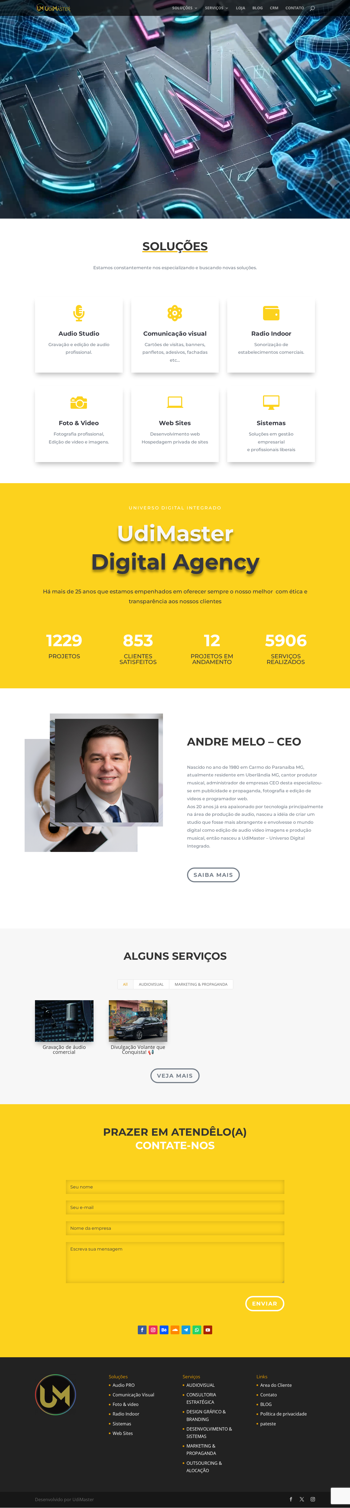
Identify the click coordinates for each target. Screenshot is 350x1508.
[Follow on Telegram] (186, 1330)
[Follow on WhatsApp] (196, 1330)
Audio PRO (124, 1385)
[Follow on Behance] (164, 1330)
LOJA (240, 8)
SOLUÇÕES (182, 8)
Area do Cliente (276, 1385)
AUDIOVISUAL (151, 984)
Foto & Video (79, 423)
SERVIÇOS (214, 8)
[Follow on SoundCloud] (175, 1330)
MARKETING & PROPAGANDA (201, 984)
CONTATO (294, 8)
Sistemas (271, 423)
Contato (268, 1395)
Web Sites (175, 423)
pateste (268, 1424)
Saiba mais (213, 875)
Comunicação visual (175, 333)
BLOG (257, 8)
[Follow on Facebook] (142, 1330)
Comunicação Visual (133, 1395)
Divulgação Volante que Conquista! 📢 (138, 1049)
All (125, 984)
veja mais (175, 1075)
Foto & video (126, 1404)
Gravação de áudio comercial (64, 1049)
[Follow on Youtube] (207, 1330)
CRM (274, 8)
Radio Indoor (271, 333)
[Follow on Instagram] (153, 1330)
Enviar (265, 1303)
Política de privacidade (283, 1414)
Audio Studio (79, 333)
